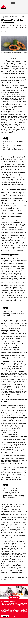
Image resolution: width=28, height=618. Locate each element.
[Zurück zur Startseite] (3, 6)
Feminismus (3, 17)
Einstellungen (13, 616)
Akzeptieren (5, 616)
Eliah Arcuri (5, 31)
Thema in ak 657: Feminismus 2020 (17, 16)
